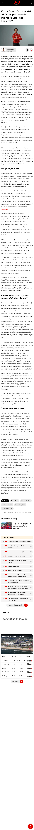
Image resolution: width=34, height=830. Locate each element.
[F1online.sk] (17, 2)
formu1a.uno (5, 209)
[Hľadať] (2, 3)
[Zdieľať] (27, 50)
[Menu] (31, 3)
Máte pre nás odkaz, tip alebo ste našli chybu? (18, 512)
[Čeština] (31, 50)
